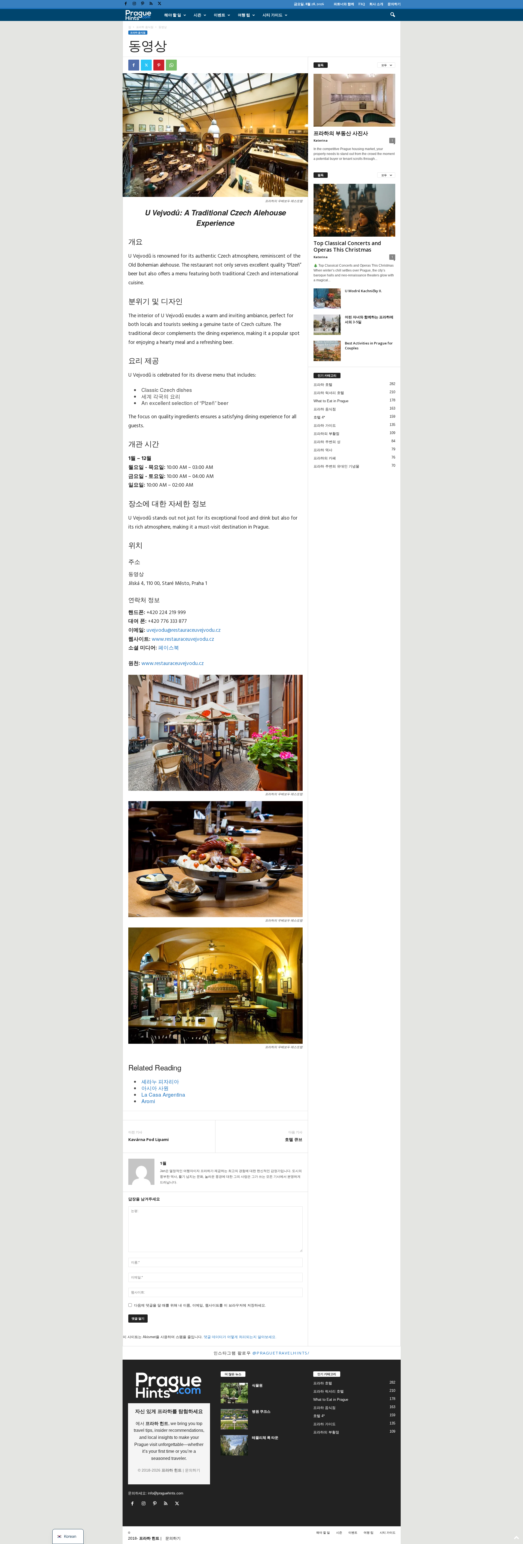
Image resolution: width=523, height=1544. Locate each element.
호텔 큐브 (293, 1139)
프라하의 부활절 (326, 434)
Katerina (321, 140)
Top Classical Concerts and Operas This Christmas (347, 246)
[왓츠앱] (171, 65)
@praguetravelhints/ (281, 1353)
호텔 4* (319, 417)
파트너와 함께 (344, 4)
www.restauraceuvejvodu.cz (183, 639)
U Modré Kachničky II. (363, 290)
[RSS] (151, 4)
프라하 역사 (323, 450)
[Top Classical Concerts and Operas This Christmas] (354, 210)
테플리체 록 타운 (265, 1437)
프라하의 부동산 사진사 (341, 133)
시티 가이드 (272, 14)
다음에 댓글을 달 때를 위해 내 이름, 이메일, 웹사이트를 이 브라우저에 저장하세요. (200, 1305)
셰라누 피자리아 (160, 1081)
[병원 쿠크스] (234, 1419)
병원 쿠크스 (261, 1411)
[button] (393, 15)
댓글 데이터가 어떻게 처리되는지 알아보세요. (240, 1337)
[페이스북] (126, 4)
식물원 (257, 1385)
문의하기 (394, 4)
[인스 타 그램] (134, 4)
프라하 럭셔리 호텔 (329, 393)
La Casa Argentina (163, 1094)
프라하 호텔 (323, 385)
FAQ (361, 4)
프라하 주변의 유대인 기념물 (336, 466)
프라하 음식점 (144, 27)
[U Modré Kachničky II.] (327, 298)
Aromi (148, 1100)
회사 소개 (376, 4)
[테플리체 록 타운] (234, 1445)
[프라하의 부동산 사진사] (354, 100)
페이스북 (168, 648)
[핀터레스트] (142, 4)
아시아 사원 (155, 1087)
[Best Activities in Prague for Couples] (327, 351)
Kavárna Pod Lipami (148, 1139)
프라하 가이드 (325, 425)
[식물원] (234, 1393)
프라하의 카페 (325, 458)
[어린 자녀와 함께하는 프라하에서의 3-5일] (327, 325)
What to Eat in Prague (331, 401)
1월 (163, 1163)
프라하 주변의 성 (327, 442)
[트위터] (159, 4)
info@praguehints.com (165, 1493)
